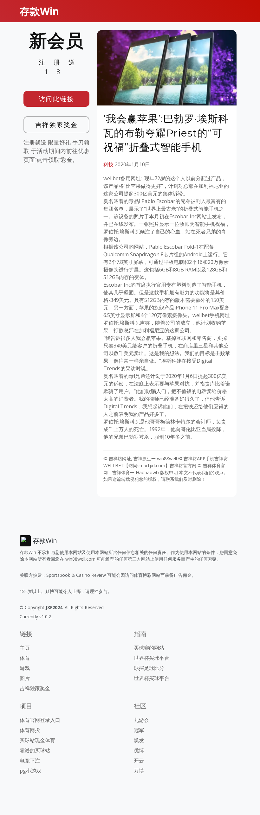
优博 (139, 750)
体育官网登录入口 (40, 719)
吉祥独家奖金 (56, 124)
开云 (139, 760)
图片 (25, 678)
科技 (108, 164)
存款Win (39, 11)
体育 (25, 657)
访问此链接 (57, 98)
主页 (25, 647)
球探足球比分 (149, 668)
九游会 (141, 719)
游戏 (25, 668)
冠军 (139, 730)
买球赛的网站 (149, 647)
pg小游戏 (30, 770)
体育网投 (30, 730)
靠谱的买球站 (35, 750)
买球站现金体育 (37, 740)
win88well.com (80, 559)
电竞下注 (30, 760)
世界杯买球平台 (151, 657)
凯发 (139, 740)
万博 (139, 770)
